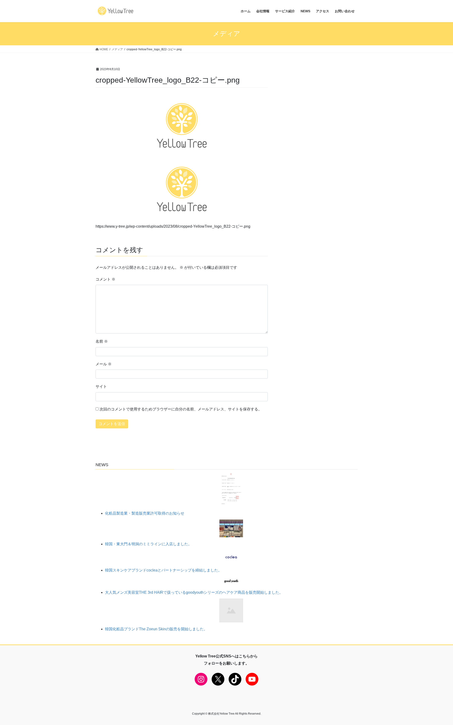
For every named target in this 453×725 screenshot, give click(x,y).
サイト (101, 386)
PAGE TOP (438, 699)
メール (104, 364)
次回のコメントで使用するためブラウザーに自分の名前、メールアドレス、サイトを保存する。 (181, 409)
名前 (102, 341)
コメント (105, 279)
